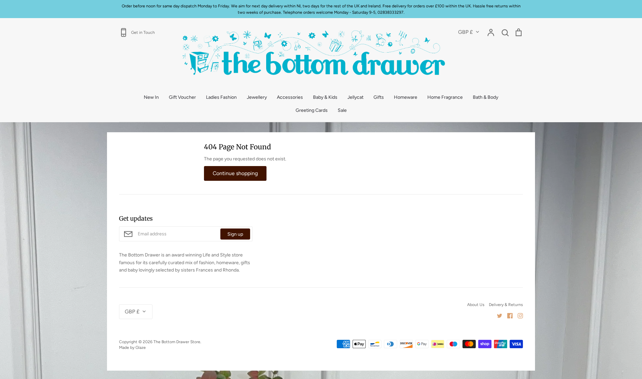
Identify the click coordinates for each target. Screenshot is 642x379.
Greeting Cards (312, 110)
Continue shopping (235, 173)
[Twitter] (497, 315)
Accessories (290, 97)
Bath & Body (485, 97)
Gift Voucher (182, 97)
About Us (476, 304)
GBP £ (465, 32)
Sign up (235, 234)
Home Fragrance (445, 97)
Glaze (140, 347)
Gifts (378, 97)
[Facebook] (507, 315)
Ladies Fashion (221, 97)
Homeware (405, 97)
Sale (342, 110)
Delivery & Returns (506, 304)
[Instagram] (518, 315)
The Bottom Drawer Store (176, 341)
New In (151, 97)
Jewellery (257, 97)
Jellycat (355, 97)
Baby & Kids (325, 97)
